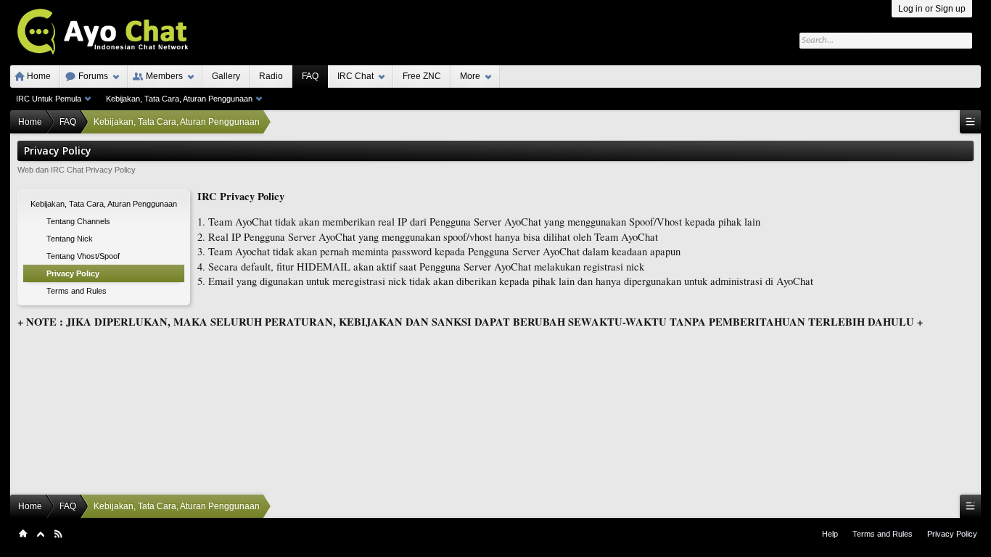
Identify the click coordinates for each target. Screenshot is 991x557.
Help (830, 533)
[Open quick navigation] (970, 121)
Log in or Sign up (932, 9)
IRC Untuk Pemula (48, 98)
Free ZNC (422, 76)
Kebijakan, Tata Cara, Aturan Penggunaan (179, 98)
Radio (271, 76)
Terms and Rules (882, 533)
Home (39, 76)
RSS (58, 534)
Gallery (226, 76)
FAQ (310, 76)
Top (41, 534)
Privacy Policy (952, 533)
